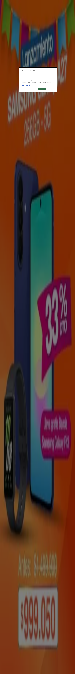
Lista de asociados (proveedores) (26, 85)
